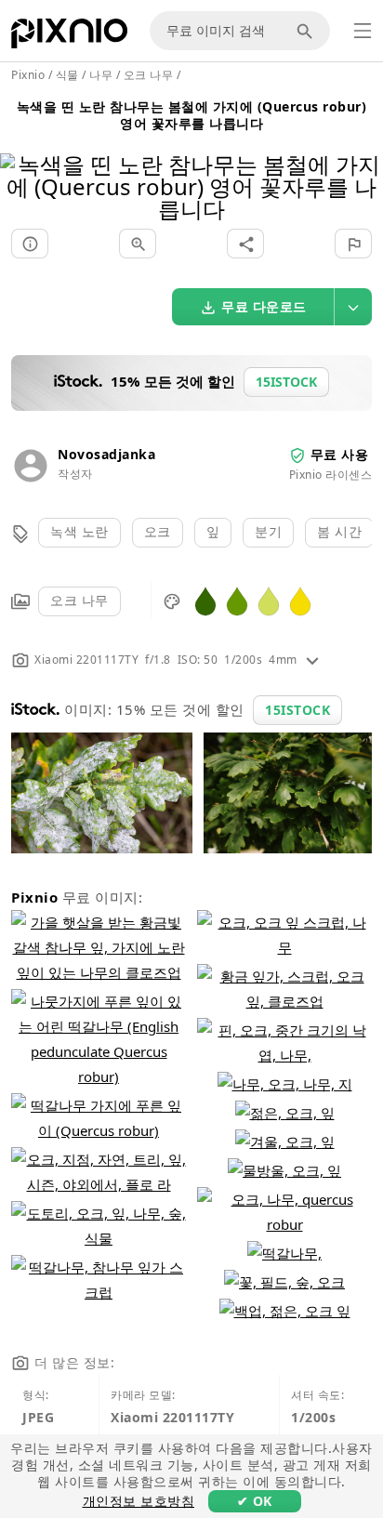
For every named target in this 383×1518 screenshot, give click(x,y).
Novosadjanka (106, 454)
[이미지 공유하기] (245, 243)
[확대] (137, 243)
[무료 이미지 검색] (307, 30)
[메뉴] (362, 30)
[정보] (29, 243)
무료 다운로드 (264, 306)
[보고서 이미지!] (353, 243)
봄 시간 (339, 531)
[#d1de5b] (269, 600)
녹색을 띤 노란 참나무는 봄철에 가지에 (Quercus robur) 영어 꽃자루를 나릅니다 (192, 115)
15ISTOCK (297, 710)
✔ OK (254, 1501)
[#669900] (237, 600)
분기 (268, 531)
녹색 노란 (79, 531)
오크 (157, 531)
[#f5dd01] (300, 600)
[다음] (362, 163)
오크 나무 (79, 600)
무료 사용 (339, 454)
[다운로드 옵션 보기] (353, 306)
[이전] (21, 163)
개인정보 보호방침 (139, 1501)
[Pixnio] (69, 37)
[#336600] (205, 600)
